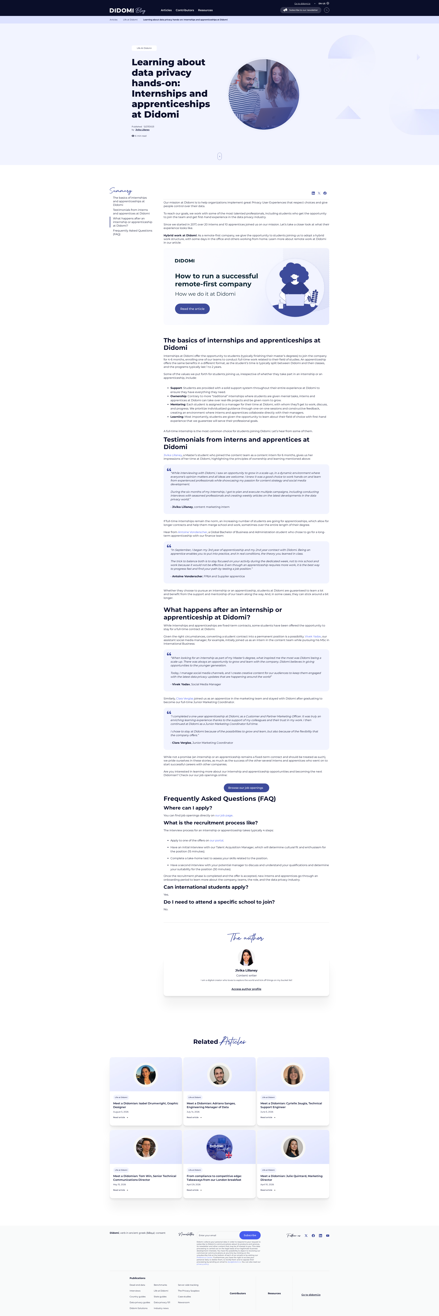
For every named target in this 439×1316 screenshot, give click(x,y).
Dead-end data (137, 1285)
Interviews (135, 1290)
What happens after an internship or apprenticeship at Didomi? (132, 222)
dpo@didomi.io (234, 1262)
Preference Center (204, 1257)
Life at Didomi (130, 19)
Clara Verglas (184, 698)
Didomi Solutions (138, 1308)
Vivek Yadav (313, 636)
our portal (216, 840)
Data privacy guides (140, 1302)
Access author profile (246, 989)
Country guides (138, 1296)
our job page (224, 815)
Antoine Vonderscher (192, 532)
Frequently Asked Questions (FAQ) (132, 232)
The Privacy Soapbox (188, 1290)
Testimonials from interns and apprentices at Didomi (131, 211)
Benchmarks (160, 1285)
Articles (166, 10)
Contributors (185, 10)
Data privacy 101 (162, 1302)
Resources (205, 10)
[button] (322, 3)
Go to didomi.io (311, 1294)
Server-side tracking (188, 1285)
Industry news (161, 1308)
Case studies (184, 1296)
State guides (160, 1296)
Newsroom (184, 1302)
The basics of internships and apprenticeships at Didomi (130, 201)
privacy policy (203, 1264)
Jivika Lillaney (173, 455)
